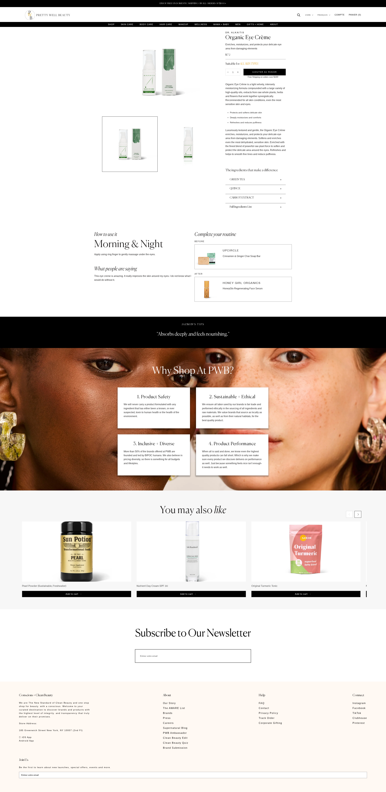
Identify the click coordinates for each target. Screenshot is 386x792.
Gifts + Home (255, 24)
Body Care (146, 24)
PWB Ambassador (175, 733)
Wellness (201, 24)
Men (237, 24)
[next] (357, 514)
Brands (167, 713)
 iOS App (25, 737)
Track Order (267, 718)
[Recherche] (298, 14)
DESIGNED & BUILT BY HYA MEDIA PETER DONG (47, 787)
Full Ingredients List (241, 207)
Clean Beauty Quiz (175, 743)
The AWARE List (174, 708)
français (323, 15)
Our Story (169, 703)
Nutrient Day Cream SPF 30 (152, 585)
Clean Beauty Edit (175, 738)
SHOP (111, 24)
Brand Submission (175, 748)
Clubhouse (360, 718)
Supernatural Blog (175, 728)
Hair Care (166, 24)
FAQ (261, 703)
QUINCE (235, 188)
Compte (340, 15)
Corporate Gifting (270, 723)
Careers (168, 723)
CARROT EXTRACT (242, 197)
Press (167, 718)
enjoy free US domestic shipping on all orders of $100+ (193, 3)
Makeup (183, 24)
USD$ (308, 15)
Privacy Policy (268, 713)
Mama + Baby (221, 24)
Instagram (359, 703)
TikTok (357, 713)
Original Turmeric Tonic (264, 585)
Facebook (359, 708)
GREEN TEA (237, 179)
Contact (264, 708)
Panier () (355, 15)
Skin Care (127, 24)
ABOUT (274, 24)
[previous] (349, 514)
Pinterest (359, 723)
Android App (26, 740)
